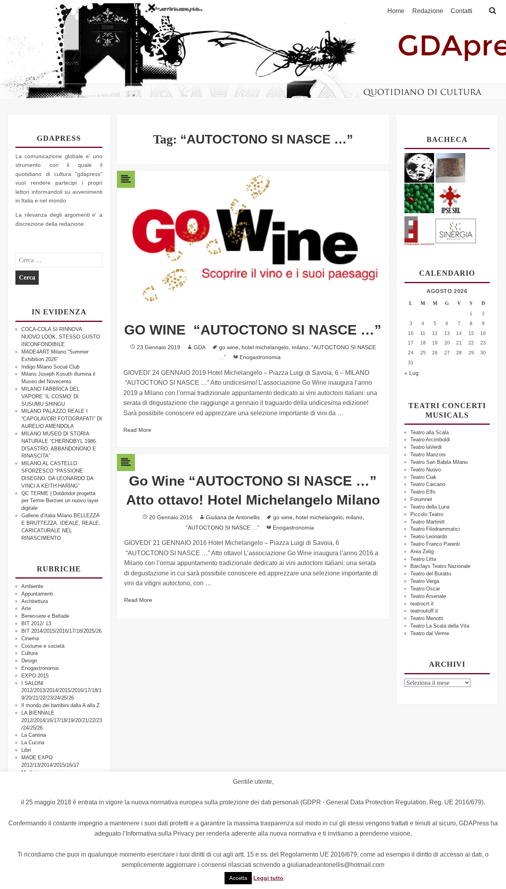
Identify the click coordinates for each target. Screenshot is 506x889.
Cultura (29, 653)
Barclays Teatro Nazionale (440, 566)
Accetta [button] (238, 878)
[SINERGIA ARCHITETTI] (456, 230)
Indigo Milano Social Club (50, 367)
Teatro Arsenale (428, 596)
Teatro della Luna (429, 507)
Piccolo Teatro (426, 514)
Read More (137, 430)
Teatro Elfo (422, 492)
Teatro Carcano (427, 484)
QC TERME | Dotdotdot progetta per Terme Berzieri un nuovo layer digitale (59, 500)
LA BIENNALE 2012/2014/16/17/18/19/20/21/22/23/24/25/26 (61, 720)
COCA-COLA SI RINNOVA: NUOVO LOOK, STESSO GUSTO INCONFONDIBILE (60, 336)
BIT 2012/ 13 (36, 623)
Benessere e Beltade (45, 616)
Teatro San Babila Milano (439, 462)
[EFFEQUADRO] (419, 230)
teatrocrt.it (422, 604)
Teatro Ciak (423, 477)
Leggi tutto (268, 878)
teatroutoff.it (424, 611)
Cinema (30, 638)
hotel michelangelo (265, 347)
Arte (26, 608)
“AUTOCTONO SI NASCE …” (222, 527)
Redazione (427, 11)
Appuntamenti (37, 594)
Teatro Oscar (425, 589)
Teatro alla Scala (429, 432)
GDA (200, 347)
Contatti (461, 11)
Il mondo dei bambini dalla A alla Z (60, 705)
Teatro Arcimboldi (430, 440)
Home (395, 11)
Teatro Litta (423, 559)
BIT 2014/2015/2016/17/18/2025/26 (61, 631)
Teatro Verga (424, 581)
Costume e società (42, 646)
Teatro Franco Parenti (435, 544)
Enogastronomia (40, 668)
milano (300, 347)
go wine (228, 347)
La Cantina (33, 735)
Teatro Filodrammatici (435, 529)
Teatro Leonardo (428, 536)
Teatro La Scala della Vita (439, 626)
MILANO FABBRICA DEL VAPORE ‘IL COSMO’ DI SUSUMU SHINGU (50, 396)
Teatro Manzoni (428, 455)
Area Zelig (422, 551)
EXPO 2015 (35, 676)
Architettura (34, 601)
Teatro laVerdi (426, 447)
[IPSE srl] (450, 198)
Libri (26, 750)
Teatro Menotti (426, 618)
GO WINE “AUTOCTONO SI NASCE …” (252, 329)
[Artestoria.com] (450, 167)
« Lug (411, 373)
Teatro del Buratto (430, 574)
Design (29, 661)
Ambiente (32, 586)
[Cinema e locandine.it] (419, 167)
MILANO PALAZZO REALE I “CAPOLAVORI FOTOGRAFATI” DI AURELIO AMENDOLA (61, 418)
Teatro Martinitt (427, 522)
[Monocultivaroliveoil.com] (419, 198)
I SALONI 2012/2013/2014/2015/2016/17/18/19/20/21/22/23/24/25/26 (61, 690)
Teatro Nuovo (425, 470)
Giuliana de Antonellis (233, 517)
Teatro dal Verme (429, 633)
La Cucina (32, 742)
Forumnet (421, 499)
